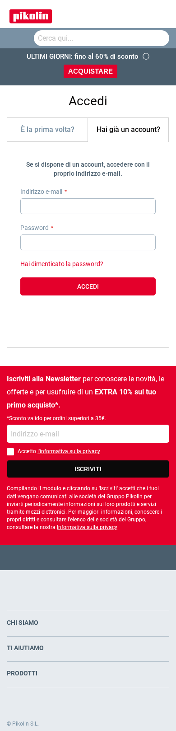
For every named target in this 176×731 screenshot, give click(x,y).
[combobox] (101, 38)
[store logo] (31, 14)
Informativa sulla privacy (87, 527)
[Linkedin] (123, 557)
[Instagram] (106, 557)
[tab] (47, 129)
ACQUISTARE (90, 71)
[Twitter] (70, 557)
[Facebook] (53, 557)
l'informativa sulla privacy (68, 451)
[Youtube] (88, 557)
